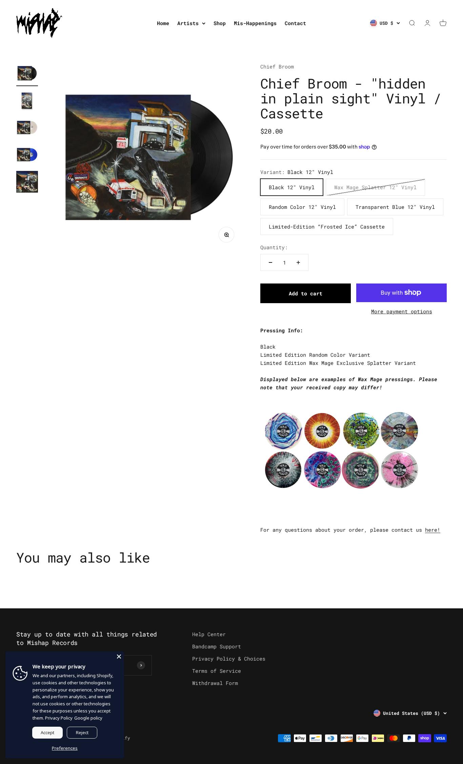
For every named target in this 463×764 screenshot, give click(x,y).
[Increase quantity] (298, 262)
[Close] (119, 656)
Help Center (209, 634)
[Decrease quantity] (270, 262)
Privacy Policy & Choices (228, 658)
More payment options (401, 311)
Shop (220, 23)
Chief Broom (277, 66)
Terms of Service (216, 670)
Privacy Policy (59, 718)
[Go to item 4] (27, 156)
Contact (295, 23)
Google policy (88, 718)
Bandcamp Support (216, 646)
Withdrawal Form (215, 683)
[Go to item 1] (27, 74)
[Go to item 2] (27, 101)
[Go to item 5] (27, 183)
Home (163, 23)
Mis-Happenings (255, 23)
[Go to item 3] (27, 128)
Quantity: (274, 247)
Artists (188, 23)
